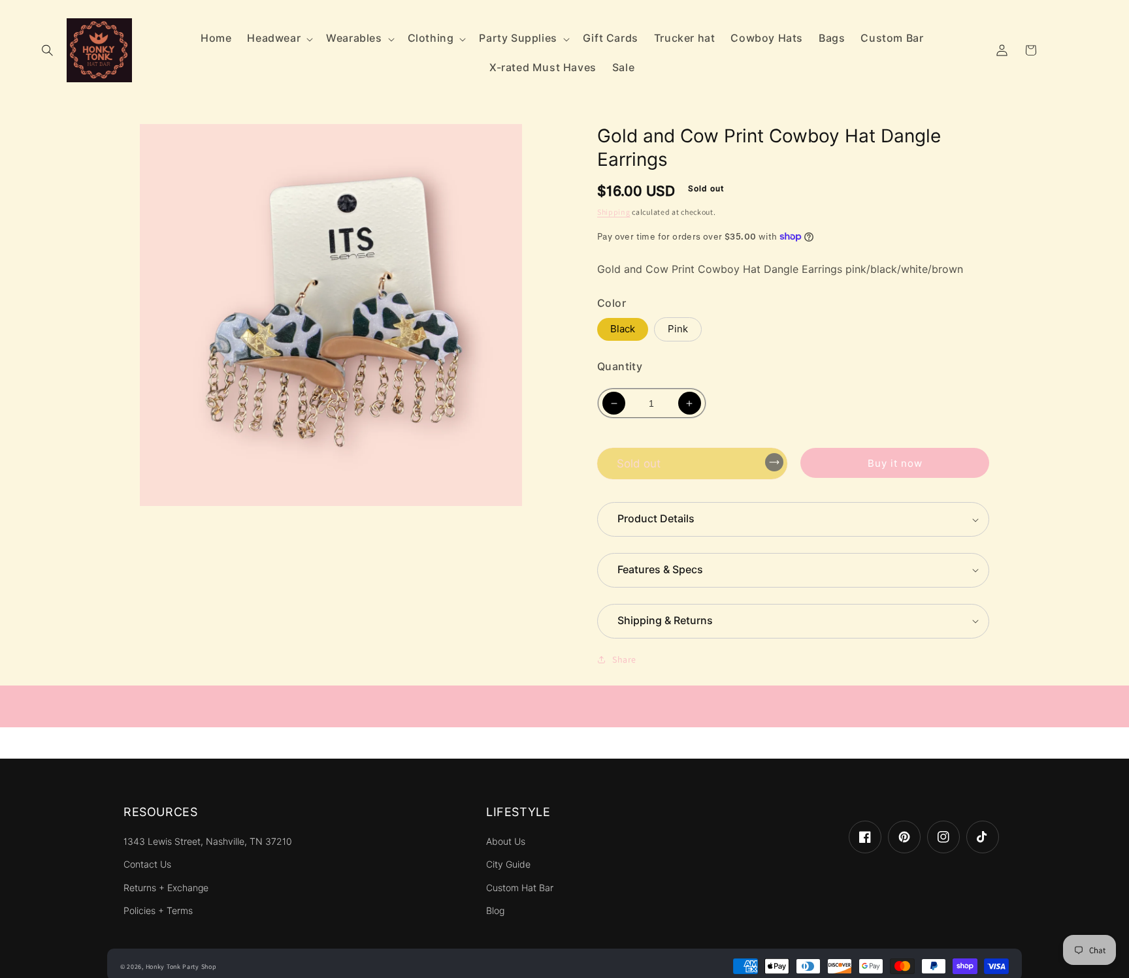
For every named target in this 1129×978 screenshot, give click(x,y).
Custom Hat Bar (519, 888)
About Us (505, 841)
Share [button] (624, 659)
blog (495, 911)
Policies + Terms (158, 911)
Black (622, 329)
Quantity (619, 366)
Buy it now (895, 463)
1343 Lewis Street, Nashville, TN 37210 (207, 841)
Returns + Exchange (165, 888)
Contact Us (147, 864)
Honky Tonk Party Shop (181, 966)
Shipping (613, 212)
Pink (678, 329)
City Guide (508, 864)
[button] (47, 50)
